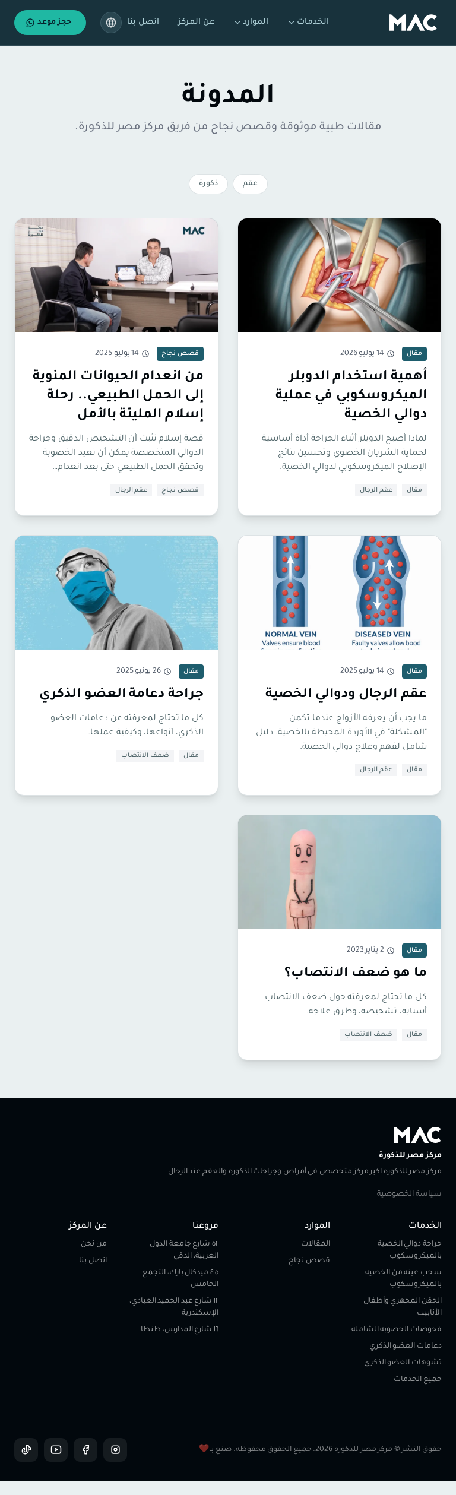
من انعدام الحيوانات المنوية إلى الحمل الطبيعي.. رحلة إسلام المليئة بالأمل (118, 396)
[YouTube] (56, 1450)
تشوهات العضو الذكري (403, 1363)
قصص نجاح (180, 490)
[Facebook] (85, 1450)
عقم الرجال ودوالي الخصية (346, 695)
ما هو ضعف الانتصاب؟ (355, 974)
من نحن (94, 1244)
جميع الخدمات (418, 1380)
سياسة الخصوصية (409, 1194)
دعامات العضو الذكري (405, 1346)
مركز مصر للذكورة (410, 1156)
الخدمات (313, 22)
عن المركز (196, 22)
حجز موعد (54, 22)
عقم (250, 184)
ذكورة (208, 184)
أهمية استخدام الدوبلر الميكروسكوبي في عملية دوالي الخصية (351, 396)
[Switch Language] (111, 22)
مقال (414, 490)
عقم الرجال (376, 490)
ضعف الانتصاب (145, 755)
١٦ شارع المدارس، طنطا (179, 1330)
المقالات (315, 1244)
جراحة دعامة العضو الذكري (121, 695)
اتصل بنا (143, 22)
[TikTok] (26, 1450)
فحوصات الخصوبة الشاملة (397, 1330)
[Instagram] (115, 1450)
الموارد (255, 22)
